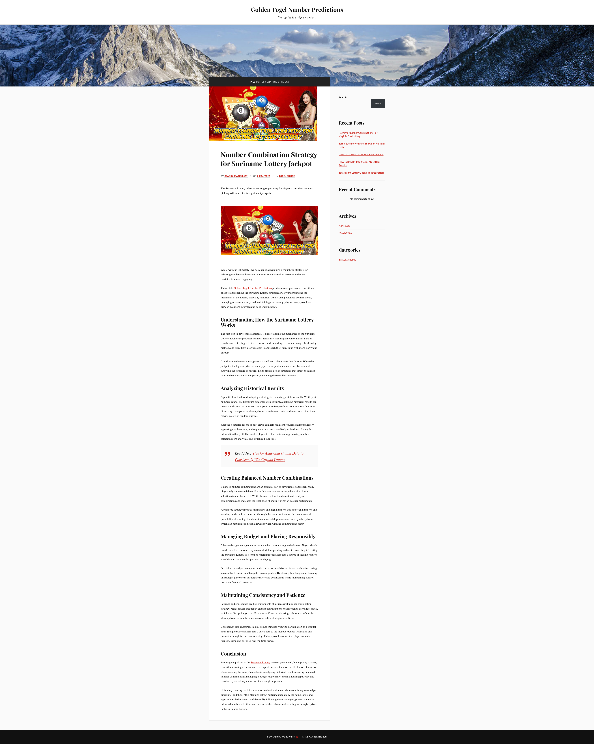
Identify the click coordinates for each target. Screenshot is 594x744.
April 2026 (344, 225)
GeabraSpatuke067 (236, 176)
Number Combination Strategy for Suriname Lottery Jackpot (269, 159)
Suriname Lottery (260, 662)
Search (342, 97)
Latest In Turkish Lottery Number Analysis (361, 154)
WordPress (288, 737)
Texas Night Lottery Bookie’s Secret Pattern (362, 172)
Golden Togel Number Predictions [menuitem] (253, 288)
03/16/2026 (263, 176)
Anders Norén (318, 737)
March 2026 (345, 232)
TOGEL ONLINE (287, 176)
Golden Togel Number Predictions (297, 9)
